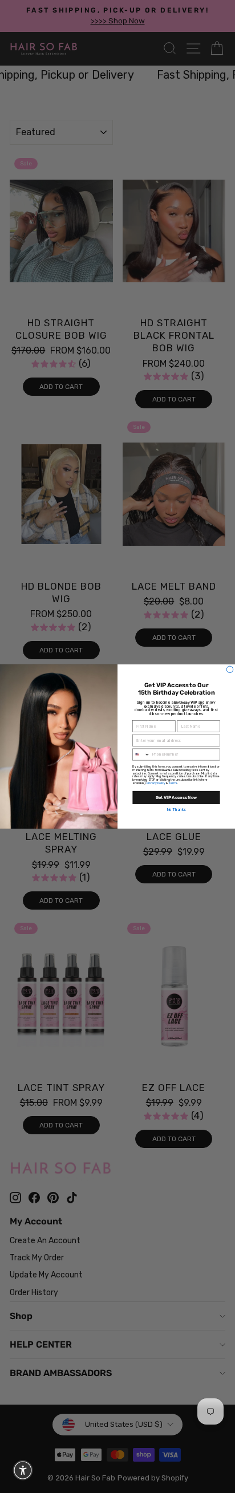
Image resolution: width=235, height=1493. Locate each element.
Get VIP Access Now (176, 797)
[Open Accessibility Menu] (23, 1470)
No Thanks (176, 810)
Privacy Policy (156, 783)
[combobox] (141, 754)
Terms (173, 783)
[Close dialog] (229, 669)
